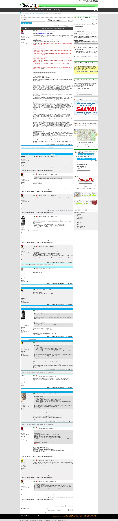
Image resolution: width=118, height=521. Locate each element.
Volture (79, 219)
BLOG (57, 9)
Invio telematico (81, 227)
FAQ (85, 515)
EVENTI (80, 515)
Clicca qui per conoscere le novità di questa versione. (86, 56)
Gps (78, 223)
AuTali (78, 168)
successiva (70, 25)
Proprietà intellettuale (49, 520)
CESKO (22, 33)
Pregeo (79, 214)
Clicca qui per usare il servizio (83, 88)
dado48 (22, 225)
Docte (78, 221)
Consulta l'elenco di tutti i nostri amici (86, 188)
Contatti (26, 520)
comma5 (23, 375)
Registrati (92, 1)
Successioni (80, 218)
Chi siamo (22, 520)
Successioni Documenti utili (83, 170)
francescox (23, 462)
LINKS (91, 518)
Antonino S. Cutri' (35, 515)
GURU (53, 9)
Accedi (80, 0)
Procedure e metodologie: (80, 212)
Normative (79, 222)
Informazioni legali (32, 520)
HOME (22, 9)
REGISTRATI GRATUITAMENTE (86, 154)
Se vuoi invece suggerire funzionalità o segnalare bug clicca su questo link (85, 93)
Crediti (21, 516)
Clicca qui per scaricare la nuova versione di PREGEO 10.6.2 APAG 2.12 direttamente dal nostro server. (86, 52)
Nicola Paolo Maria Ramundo (85, 183)
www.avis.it (87, 117)
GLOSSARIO (90, 515)
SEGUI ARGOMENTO (26, 23)
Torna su (47, 512)
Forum (23, 13)
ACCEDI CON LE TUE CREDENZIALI (86, 158)
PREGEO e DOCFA (29, 13)
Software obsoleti (81, 171)
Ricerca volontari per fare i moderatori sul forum (87, 71)
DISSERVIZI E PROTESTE (39, 13)
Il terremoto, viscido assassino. (84, 167)
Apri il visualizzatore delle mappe (86, 142)
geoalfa (22, 401)
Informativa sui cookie (62, 520)
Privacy (55, 520)
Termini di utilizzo (40, 520)
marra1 (22, 270)
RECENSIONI (56, 516)
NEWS (25, 9)
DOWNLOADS (94, 516)
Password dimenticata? (92, 160)
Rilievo (78, 224)
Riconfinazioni (80, 217)
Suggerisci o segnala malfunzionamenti (86, 146)
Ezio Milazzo (28, 515)
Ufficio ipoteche (81, 226)
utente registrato (32, 147)
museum (23, 156)
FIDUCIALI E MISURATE (46, 9)
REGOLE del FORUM (81, 166)
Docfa (78, 216)
